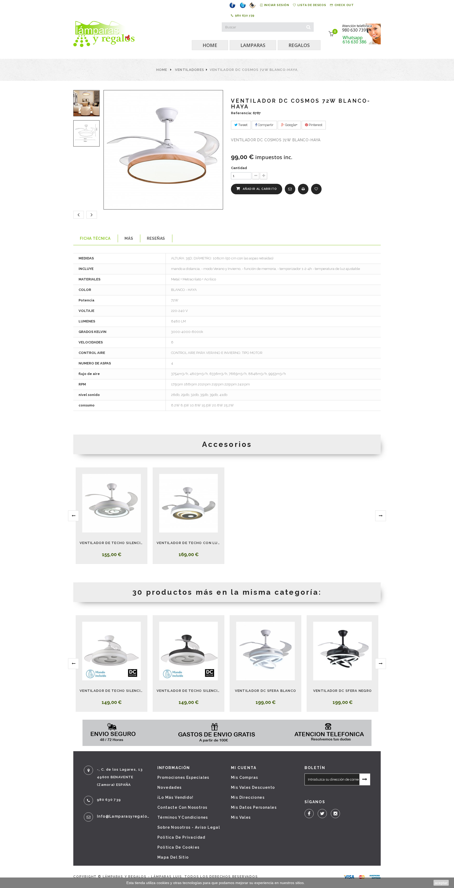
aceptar (441, 883)
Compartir (265, 125)
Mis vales (241, 817)
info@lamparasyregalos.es (123, 816)
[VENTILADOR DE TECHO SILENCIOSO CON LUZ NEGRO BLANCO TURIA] (188, 651)
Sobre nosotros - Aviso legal (188, 827)
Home (161, 70)
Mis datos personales (254, 807)
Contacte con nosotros (182, 807)
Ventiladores (189, 70)
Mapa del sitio (173, 857)
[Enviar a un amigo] (290, 189)
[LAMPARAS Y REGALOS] (104, 34)
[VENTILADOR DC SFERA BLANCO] (265, 651)
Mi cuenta (243, 768)
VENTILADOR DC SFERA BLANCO (265, 691)
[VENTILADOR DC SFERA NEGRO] (342, 651)
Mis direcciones (248, 797)
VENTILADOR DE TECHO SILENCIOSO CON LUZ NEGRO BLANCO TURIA (188, 691)
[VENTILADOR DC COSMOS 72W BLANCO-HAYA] (86, 103)
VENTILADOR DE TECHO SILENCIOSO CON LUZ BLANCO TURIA (111, 691)
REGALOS (299, 45)
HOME (210, 45)
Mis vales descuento (253, 787)
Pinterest (315, 125)
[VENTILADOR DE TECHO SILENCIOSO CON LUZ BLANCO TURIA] (111, 651)
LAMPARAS (252, 45)
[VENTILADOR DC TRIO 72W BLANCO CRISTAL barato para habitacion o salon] (188, 503)
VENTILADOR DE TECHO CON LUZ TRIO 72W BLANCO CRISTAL (188, 543)
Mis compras (244, 777)
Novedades (169, 787)
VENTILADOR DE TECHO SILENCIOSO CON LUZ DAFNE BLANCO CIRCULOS (111, 543)
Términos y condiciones (182, 817)
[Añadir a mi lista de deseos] (316, 189)
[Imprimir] (303, 189)
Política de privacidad (181, 837)
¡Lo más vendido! (175, 797)
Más (129, 238)
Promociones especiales (183, 777)
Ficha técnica (95, 238)
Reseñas (156, 238)
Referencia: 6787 (246, 113)
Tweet (242, 125)
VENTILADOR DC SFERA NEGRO (342, 691)
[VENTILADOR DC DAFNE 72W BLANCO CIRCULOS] (111, 503)
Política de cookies (178, 847)
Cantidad (239, 168)
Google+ (290, 125)
